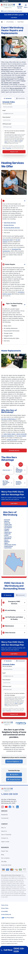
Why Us (3, 827)
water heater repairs (9, 434)
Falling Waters (8, 526)
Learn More (14, 503)
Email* (4, 110)
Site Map (3, 861)
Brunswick (7, 519)
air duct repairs (21, 436)
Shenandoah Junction (10, 544)
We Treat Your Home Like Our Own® (6, 482)
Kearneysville (8, 537)
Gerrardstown (8, 527)
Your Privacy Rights (9, 917)
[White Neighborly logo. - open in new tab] (5, 1)
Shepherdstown (8, 546)
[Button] (14, 201)
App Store (15, 774)
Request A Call (14, 151)
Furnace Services (9, 225)
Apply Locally (5, 841)
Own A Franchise (6, 834)
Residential (9, 98)
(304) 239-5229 (10, 794)
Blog (2, 854)
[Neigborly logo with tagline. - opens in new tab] (21, 723)
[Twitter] (13, 807)
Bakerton (6, 521)
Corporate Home (6, 865)
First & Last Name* (7, 103)
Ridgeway (7, 541)
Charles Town (8, 82)
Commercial (21, 98)
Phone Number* (6, 117)
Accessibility (4, 911)
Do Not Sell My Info (6, 914)
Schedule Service (19, 7)
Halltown (6, 530)
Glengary (6, 529)
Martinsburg (7, 538)
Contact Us (4, 838)
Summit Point (8, 547)
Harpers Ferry (8, 532)
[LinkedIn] (17, 807)
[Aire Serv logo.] (7, 723)
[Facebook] (10, 807)
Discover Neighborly (13, 761)
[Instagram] (2, 807)
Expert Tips (4, 851)
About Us (4, 831)
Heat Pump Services (10, 222)
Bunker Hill (7, 523)
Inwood (6, 535)
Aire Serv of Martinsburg (8, 419)
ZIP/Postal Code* (6, 124)
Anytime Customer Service (19, 483)
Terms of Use (4, 905)
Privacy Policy (8, 148)
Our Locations (5, 858)
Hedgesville (16, 82)
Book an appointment (16, 88)
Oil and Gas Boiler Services (12, 227)
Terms (16, 140)
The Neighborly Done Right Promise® (19, 470)
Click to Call (6, 470)
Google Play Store (15, 779)
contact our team (12, 439)
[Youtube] (6, 807)
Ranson (6, 540)
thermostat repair (8, 240)
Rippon (6, 543)
